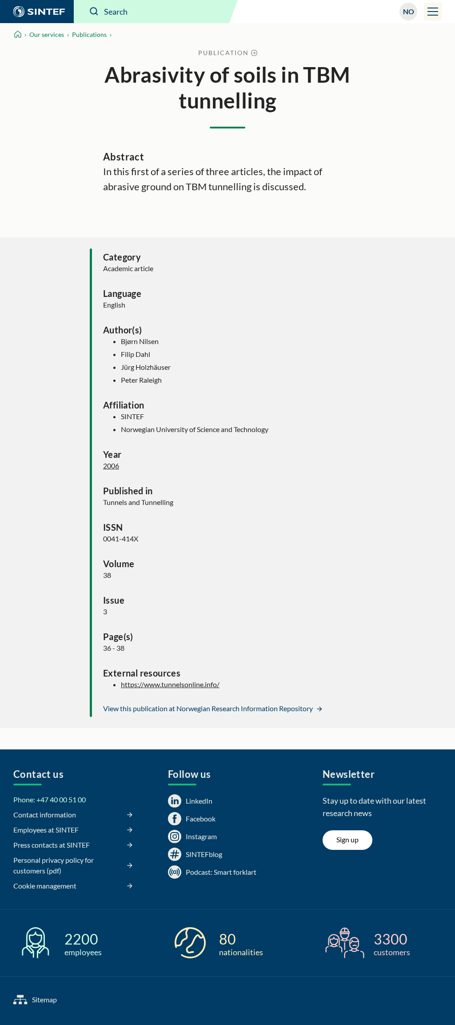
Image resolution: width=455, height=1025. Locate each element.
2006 (111, 465)
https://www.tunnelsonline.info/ (170, 684)
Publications (89, 34)
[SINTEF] (37, 11)
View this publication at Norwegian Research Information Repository (208, 708)
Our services (46, 34)
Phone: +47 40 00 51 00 (49, 799)
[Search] (94, 11)
